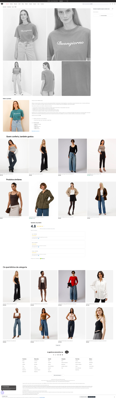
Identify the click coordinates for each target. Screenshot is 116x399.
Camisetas (35, 360)
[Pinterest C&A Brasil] (58, 354)
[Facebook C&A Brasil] (62, 354)
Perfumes (90, 360)
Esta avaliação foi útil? (34, 238)
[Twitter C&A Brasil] (60, 354)
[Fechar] (114, 397)
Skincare (90, 364)
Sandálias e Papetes (64, 366)
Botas (62, 360)
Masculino (15, 3)
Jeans (38, 3)
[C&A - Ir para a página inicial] (2, 4)
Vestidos (23, 364)
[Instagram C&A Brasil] (53, 354)
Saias (23, 366)
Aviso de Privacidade (42, 397)
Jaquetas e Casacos (37, 369)
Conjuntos (49, 362)
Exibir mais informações (57, 375)
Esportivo (34, 3)
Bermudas (35, 364)
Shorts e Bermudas (51, 366)
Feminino (11, 3)
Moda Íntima (24, 371)
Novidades (42, 3)
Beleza (23, 3)
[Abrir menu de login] (110, 3)
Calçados (30, 3)
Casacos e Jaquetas (78, 364)
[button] (95, 4)
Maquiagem (91, 362)
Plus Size (77, 359)
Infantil (19, 3)
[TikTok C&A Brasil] (55, 354)
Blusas (23, 360)
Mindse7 (26, 3)
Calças (23, 362)
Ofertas (7, 3)
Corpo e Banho (91, 366)
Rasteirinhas (63, 364)
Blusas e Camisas (78, 362)
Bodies (49, 360)
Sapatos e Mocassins (64, 362)
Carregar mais (58, 345)
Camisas (35, 362)
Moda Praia (24, 369)
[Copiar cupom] (67, 1)
